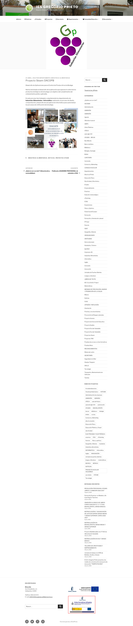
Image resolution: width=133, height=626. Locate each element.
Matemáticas (88, 286)
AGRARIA (97, 398)
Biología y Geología (90, 151)
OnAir (86, 301)
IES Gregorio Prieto (57, 7)
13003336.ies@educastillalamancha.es (40, 597)
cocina (93, 414)
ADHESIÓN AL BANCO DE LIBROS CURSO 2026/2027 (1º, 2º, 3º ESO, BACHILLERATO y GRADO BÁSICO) (95, 504)
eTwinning (87, 198)
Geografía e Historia (90, 232)
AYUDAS (88, 408)
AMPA (86, 124)
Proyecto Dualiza (89, 325)
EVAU (86, 201)
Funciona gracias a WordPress (68, 621)
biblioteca (94, 411)
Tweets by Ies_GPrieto (91, 90)
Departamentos (89, 171)
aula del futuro (96, 401)
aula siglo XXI (88, 134)
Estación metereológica (91, 194)
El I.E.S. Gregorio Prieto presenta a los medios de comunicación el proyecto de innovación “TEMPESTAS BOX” (96, 562)
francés (88, 440)
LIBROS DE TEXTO (90, 279)
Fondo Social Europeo (91, 211)
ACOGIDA (87, 103)
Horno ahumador (89, 242)
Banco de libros (89, 144)
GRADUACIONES (90, 235)
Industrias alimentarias (92, 447)
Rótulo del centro (89, 352)
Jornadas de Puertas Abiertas (93, 272)
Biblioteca (87, 147)
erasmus (88, 437)
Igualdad (87, 249)
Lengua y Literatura (90, 276)
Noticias (28, 19)
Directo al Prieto (89, 174)
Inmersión (87, 265)
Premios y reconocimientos (92, 311)
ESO (94, 437)
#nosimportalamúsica (92, 392)
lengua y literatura (91, 460)
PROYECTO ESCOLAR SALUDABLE (92, 470)
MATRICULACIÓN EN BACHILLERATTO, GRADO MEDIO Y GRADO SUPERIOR (95, 524)
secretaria (88, 475)
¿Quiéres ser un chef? (91, 100)
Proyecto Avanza (89, 318)
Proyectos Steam (62, 158)
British (86, 154)
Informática (88, 259)
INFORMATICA (90, 450)
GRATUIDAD (88, 238)
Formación (88, 215)
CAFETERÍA (88, 157)
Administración (89, 107)
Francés (87, 225)
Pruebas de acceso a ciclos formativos (96, 342)
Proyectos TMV (89, 338)
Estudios (38, 19)
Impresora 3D (88, 252)
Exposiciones (88, 205)
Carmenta (87, 161)
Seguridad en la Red (90, 359)
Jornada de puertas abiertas (94, 457)
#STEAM (103, 392)
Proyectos (49, 19)
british (87, 414)
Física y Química (89, 208)
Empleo (87, 184)
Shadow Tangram (90, 362)
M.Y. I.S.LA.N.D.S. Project (92, 282)
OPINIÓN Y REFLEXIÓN (92, 305)
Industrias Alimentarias (37, 158)
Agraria (87, 117)
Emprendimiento (89, 188)
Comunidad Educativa (91, 19)
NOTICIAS (89, 466)
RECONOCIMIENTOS (91, 348)
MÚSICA (95, 463)
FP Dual (87, 222)
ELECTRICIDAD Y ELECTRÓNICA (95, 434)
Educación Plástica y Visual (93, 427)
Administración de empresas (94, 395)
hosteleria (102, 444)
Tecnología (88, 369)
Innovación (88, 269)
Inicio (19, 19)
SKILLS (87, 365)
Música (87, 294)
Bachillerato (88, 140)
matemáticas (102, 460)
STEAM (96, 475)
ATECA (87, 130)
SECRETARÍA (88, 355)
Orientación (88, 308)
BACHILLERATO (98, 408)
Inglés (86, 262)
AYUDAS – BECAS (90, 137)
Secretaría (60, 19)
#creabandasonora (91, 388)
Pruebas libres (89, 345)
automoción (101, 405)
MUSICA (88, 463)
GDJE (86, 228)
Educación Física (89, 178)
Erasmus (87, 191)
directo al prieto (90, 421)
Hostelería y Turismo (90, 245)
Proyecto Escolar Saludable (92, 328)
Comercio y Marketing (91, 164)
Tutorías (87, 378)
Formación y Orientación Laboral (94, 218)
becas (87, 411)
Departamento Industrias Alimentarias (54, 78)
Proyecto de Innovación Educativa (94, 321)
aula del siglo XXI (90, 405)
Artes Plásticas (89, 127)
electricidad (89, 431)
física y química (96, 440)
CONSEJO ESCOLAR (91, 167)
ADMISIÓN (88, 110)
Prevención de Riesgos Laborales (94, 315)
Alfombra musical (90, 120)
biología (101, 411)
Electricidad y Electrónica (92, 181)
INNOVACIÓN (95, 453)
